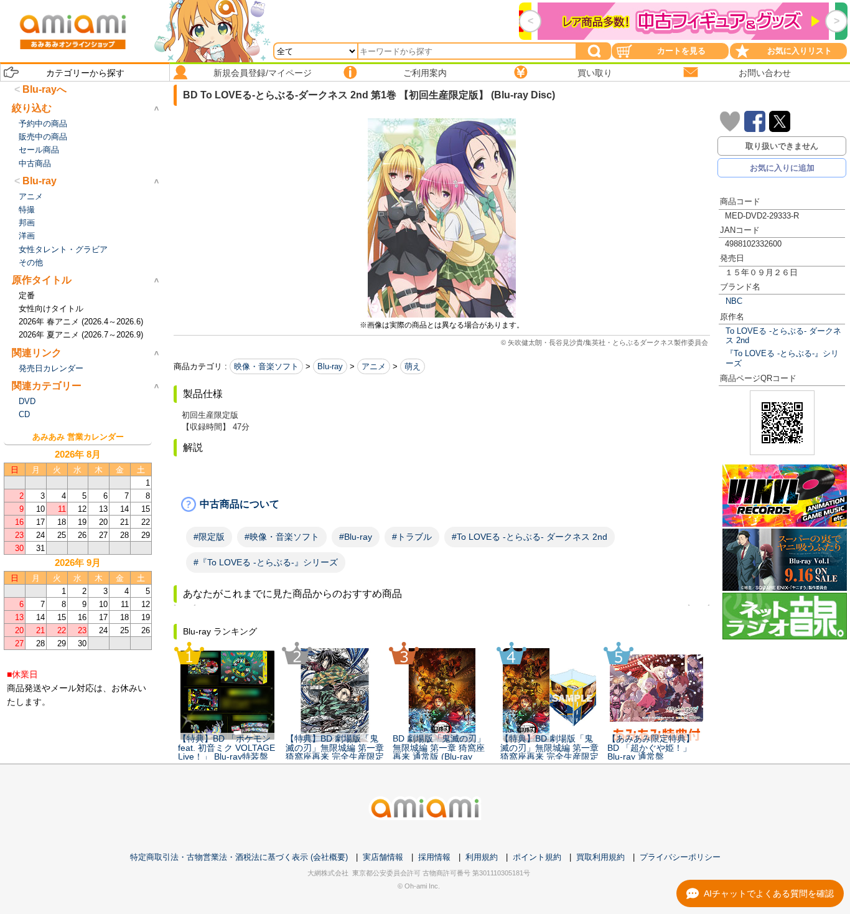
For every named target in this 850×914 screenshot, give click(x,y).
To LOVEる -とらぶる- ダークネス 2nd (783, 335)
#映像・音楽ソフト (282, 537)
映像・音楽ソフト (266, 366)
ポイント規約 (537, 857)
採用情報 (434, 857)
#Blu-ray (355, 537)
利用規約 (481, 857)
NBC (734, 301)
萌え (412, 366)
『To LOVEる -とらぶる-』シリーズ (782, 358)
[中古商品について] (442, 504)
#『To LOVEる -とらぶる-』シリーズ (266, 562)
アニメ (374, 366)
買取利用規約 (600, 857)
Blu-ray (330, 366)
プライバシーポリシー (680, 857)
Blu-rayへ (44, 89)
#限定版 (209, 537)
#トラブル (412, 537)
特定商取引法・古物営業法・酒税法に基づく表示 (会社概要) (239, 857)
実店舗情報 (383, 857)
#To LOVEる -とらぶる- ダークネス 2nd (529, 537)
